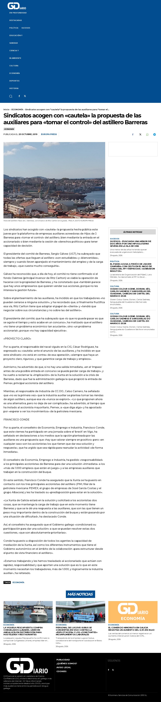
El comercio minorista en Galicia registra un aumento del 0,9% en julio (131, 628)
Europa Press (49, 134)
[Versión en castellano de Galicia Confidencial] (16, 5)
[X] (25, 96)
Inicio (6, 109)
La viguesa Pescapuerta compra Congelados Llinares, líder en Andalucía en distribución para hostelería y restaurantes (23, 631)
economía (18, 582)
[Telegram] (154, 134)
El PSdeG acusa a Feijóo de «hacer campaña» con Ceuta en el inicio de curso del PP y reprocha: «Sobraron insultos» (132, 267)
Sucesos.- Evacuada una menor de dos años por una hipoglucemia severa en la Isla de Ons (130, 243)
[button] (10, 96)
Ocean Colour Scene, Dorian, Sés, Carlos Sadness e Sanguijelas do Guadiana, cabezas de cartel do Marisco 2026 (130, 320)
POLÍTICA (114, 261)
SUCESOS (114, 239)
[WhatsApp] (147, 134)
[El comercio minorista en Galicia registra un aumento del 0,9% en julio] (133, 612)
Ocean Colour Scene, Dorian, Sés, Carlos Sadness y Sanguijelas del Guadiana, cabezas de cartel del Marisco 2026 (130, 292)
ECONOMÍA (17, 109)
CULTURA (114, 286)
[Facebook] (19, 96)
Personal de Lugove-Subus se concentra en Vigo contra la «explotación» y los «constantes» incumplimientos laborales (76, 631)
